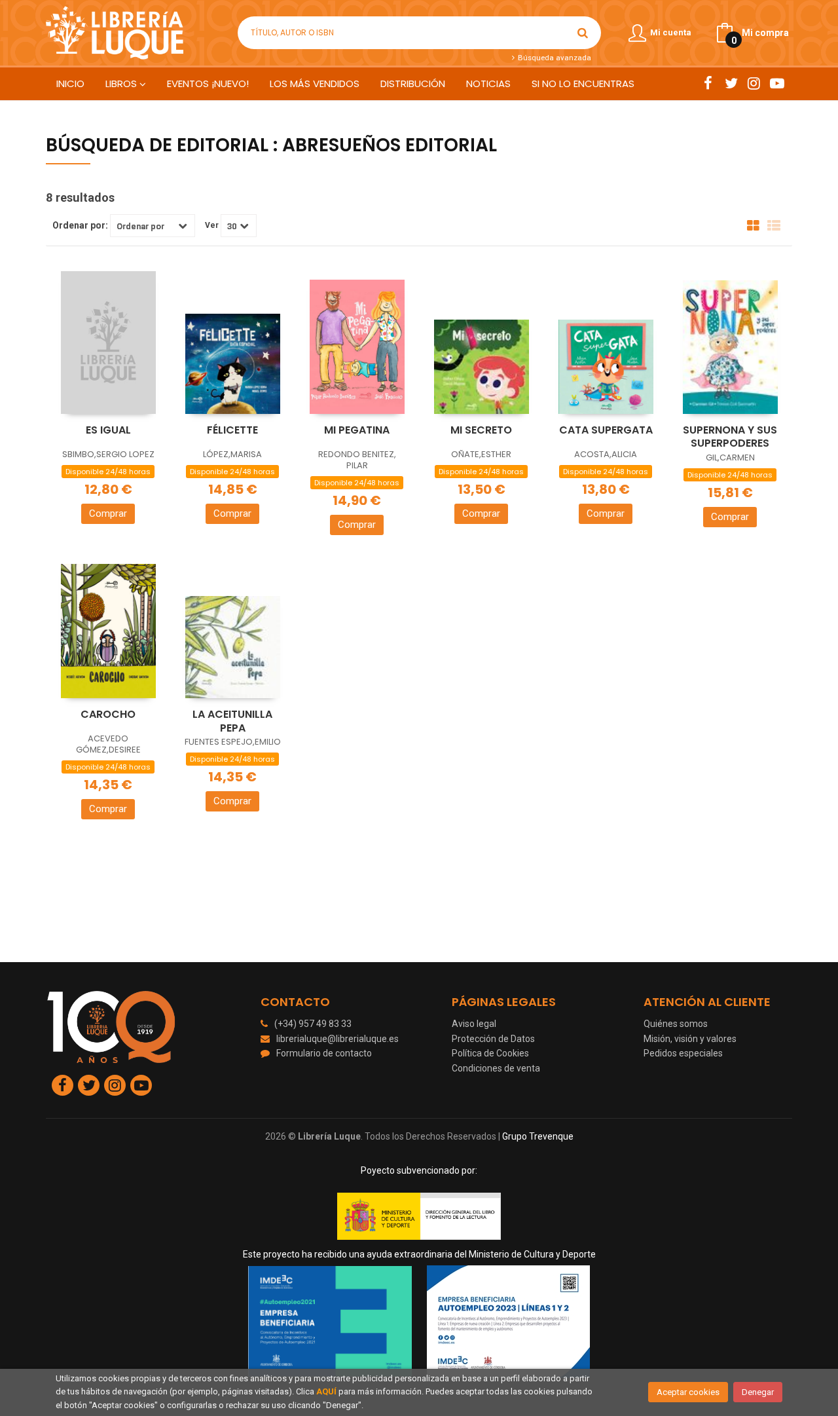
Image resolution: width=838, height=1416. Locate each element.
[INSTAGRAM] (754, 83)
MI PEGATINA (357, 430)
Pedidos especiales (683, 1053)
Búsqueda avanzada (553, 57)
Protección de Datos (493, 1039)
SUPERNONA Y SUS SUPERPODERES (730, 436)
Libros (122, 83)
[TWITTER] (731, 83)
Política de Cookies (490, 1053)
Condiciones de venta (496, 1068)
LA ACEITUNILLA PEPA (232, 721)
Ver (212, 225)
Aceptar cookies (688, 1392)
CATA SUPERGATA (606, 430)
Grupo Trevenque (538, 1136)
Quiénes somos (676, 1023)
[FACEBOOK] (708, 83)
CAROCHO (108, 714)
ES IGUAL (108, 430)
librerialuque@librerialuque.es (337, 1039)
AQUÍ (326, 1391)
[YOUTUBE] (777, 83)
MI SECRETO (481, 430)
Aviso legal (474, 1023)
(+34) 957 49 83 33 (313, 1023)
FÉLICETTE (232, 430)
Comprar (108, 513)
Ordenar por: (80, 225)
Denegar (758, 1392)
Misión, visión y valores (690, 1039)
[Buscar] (582, 32)
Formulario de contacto (324, 1053)
